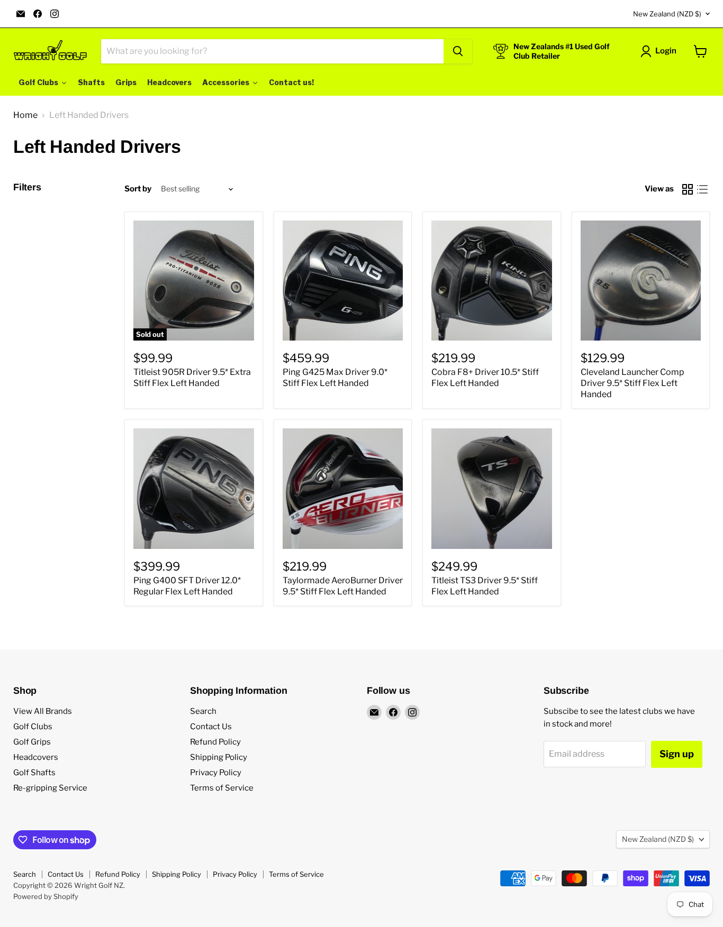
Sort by (137, 189)
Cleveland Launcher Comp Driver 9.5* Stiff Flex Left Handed (632, 383)
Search (203, 711)
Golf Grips (32, 742)
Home (25, 115)
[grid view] (687, 189)
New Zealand (667, 14)
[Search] (458, 51)
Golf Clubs (32, 726)
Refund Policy (215, 742)
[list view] (702, 189)
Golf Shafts (34, 772)
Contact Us (211, 726)
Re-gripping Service (50, 788)
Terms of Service (222, 788)
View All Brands (42, 711)
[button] (660, 51)
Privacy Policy (215, 772)
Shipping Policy (218, 757)
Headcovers (35, 757)
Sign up (676, 753)
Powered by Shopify (45, 896)
